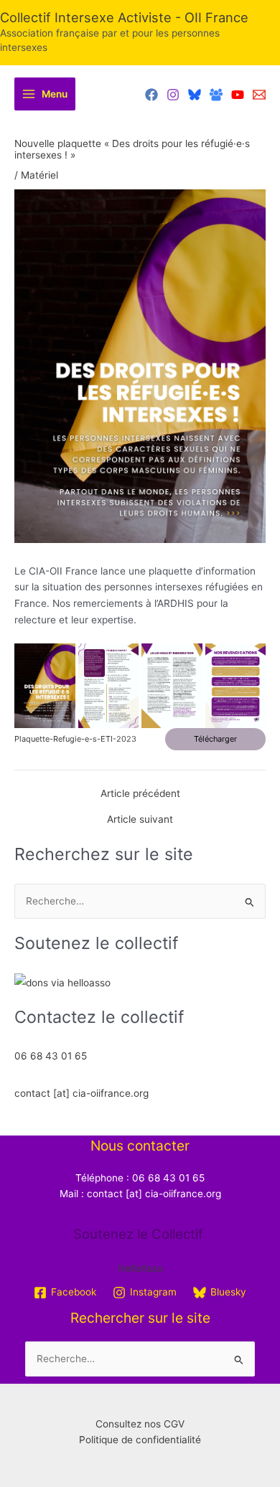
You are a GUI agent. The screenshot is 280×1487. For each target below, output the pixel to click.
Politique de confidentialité (140, 1439)
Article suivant (140, 820)
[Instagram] (173, 94)
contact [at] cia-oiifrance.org (81, 1093)
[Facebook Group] (216, 94)
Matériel (39, 175)
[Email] (259, 94)
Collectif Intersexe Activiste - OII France (124, 17)
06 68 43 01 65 (50, 1056)
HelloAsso (140, 1268)
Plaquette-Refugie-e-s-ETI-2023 (75, 739)
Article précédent (140, 794)
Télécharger (215, 739)
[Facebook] (151, 94)
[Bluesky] (194, 94)
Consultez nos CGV (140, 1424)
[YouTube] (237, 94)
